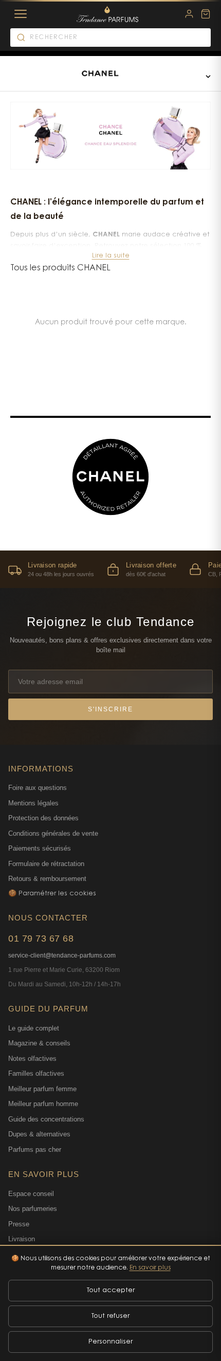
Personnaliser (110, 1341)
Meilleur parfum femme (42, 1089)
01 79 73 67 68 (40, 938)
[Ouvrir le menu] (208, 76)
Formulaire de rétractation (46, 864)
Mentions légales (33, 803)
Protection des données (43, 818)
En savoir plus (150, 1268)
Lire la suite (111, 255)
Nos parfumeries (32, 1208)
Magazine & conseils (39, 1043)
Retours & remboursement (47, 878)
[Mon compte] (189, 14)
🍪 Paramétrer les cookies (52, 893)
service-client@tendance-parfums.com (62, 955)
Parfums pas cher (34, 1149)
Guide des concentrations (46, 1119)
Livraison (21, 1239)
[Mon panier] (205, 14)
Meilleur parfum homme (43, 1104)
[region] (110, 569)
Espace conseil (31, 1194)
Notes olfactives (32, 1058)
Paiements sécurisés (39, 848)
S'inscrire (110, 709)
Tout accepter (111, 1290)
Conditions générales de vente (53, 833)
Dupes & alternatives (39, 1134)
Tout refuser (110, 1316)
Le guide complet (33, 1028)
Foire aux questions (37, 788)
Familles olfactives (36, 1073)
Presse (18, 1224)
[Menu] (20, 14)
